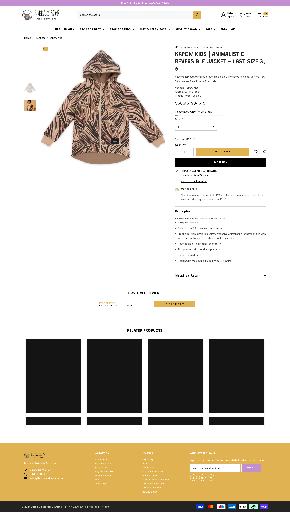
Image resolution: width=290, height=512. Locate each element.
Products (40, 38)
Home (27, 38)
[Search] (139, 15)
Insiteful (106, 506)
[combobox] (135, 15)
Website (93, 506)
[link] (53, 419)
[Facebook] (193, 477)
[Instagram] (202, 477)
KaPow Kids (192, 87)
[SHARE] (263, 152)
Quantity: (180, 145)
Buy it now (220, 162)
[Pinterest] (211, 477)
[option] (103, 108)
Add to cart (222, 152)
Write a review (174, 304)
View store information (194, 181)
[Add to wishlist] (256, 152)
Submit (251, 468)
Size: (179, 119)
